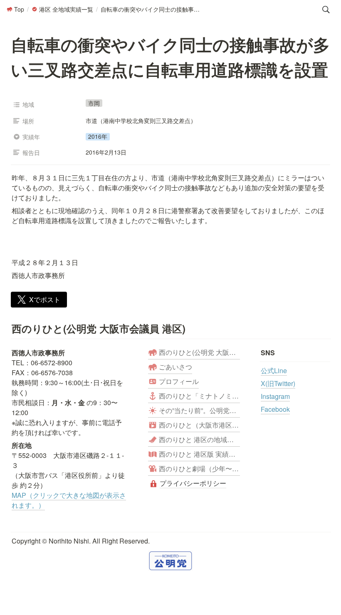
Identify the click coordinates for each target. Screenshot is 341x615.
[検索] (326, 9)
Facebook (275, 409)
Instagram (275, 396)
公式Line (274, 370)
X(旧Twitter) (278, 383)
